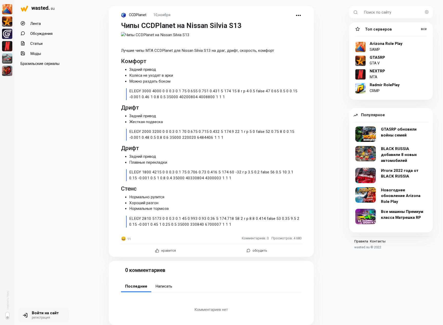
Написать (163, 286)
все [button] (424, 29)
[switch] (7, 316)
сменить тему (7, 300)
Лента (35, 23)
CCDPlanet (137, 15)
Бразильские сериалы (40, 63)
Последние (136, 286)
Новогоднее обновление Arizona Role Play (400, 196)
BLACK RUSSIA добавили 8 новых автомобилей (399, 154)
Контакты (378, 241)
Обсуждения (41, 33)
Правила (361, 241)
